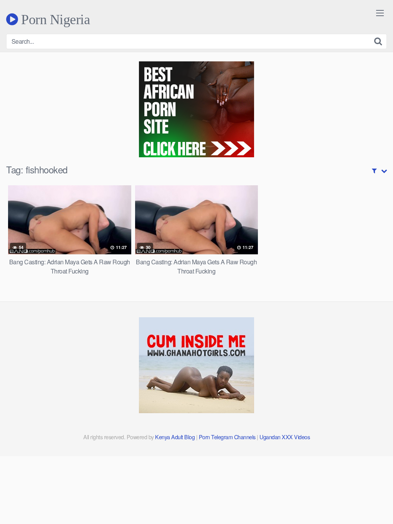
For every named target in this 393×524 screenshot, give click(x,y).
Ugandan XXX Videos (284, 437)
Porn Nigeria (54, 19)
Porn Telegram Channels (228, 437)
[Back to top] (372, 499)
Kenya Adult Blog (175, 437)
